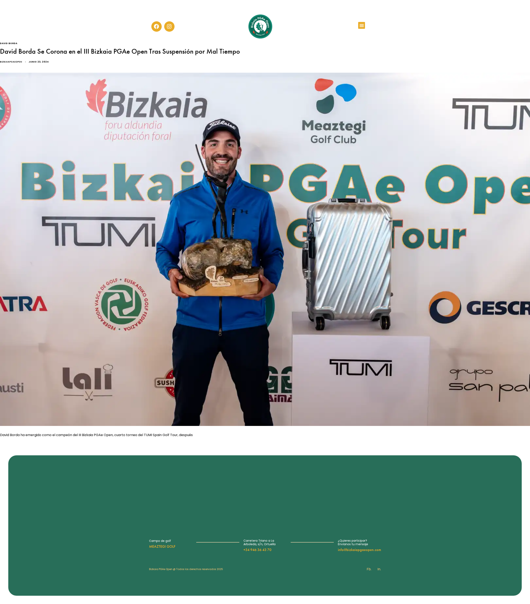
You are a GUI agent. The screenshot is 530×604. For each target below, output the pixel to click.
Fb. (369, 569)
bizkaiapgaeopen (11, 61)
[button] (361, 25)
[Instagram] (169, 26)
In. (379, 569)
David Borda (8, 43)
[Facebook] (156, 26)
